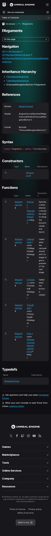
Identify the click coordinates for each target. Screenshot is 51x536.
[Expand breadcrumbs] (18, 24)
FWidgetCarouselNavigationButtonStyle (31, 345)
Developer (10, 24)
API (4, 51)
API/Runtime (14, 51)
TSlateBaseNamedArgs (17, 80)
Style (29, 334)
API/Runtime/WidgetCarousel (16, 55)
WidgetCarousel (26, 106)
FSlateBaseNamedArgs (17, 76)
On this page (9, 39)
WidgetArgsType (11, 381)
